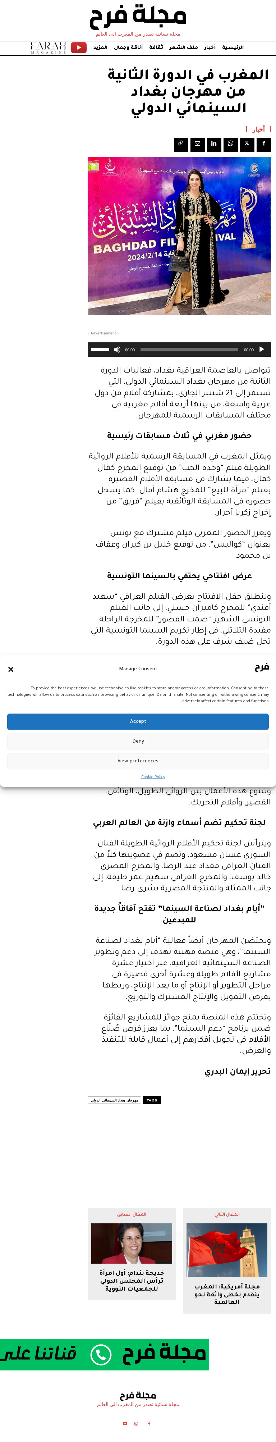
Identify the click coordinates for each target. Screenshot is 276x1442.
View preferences (138, 761)
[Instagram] (136, 1424)
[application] (179, 349)
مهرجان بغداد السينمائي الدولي (114, 1100)
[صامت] (117, 349)
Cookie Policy (153, 777)
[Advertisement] (179, 1142)
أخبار (258, 129)
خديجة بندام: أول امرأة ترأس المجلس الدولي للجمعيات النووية (132, 1281)
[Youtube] (124, 1424)
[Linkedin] (214, 145)
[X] (247, 145)
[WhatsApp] (231, 145)
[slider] (101, 348)
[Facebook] (264, 145)
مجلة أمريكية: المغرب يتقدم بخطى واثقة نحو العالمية (227, 1295)
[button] (10, 669)
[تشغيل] (261, 349)
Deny (138, 741)
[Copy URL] (181, 145)
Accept (138, 721)
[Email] (197, 145)
